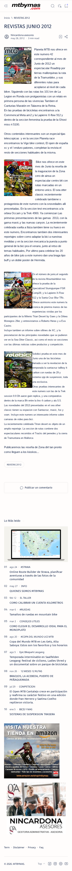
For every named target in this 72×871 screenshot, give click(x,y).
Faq (41, 847)
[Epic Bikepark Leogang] (31, 652)
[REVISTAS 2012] (14, 465)
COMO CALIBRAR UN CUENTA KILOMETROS (36, 602)
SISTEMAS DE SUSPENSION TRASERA (32, 714)
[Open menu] (6, 6)
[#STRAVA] (25, 567)
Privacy (32, 847)
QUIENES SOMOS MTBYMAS (27, 591)
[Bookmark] (66, 6)
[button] (49, 863)
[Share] (66, 37)
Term (7, 847)
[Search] (52, 6)
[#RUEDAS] (25, 609)
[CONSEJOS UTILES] (30, 621)
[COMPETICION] (27, 686)
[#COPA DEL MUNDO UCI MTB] (37, 636)
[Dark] (59, 6)
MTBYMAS (18, 863)
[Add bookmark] (60, 37)
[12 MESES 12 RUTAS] (31, 671)
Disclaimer (18, 847)
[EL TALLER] (25, 597)
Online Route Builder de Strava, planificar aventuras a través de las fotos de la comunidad (36, 575)
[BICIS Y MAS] (25, 709)
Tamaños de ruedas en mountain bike (33, 614)
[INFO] (24, 586)
